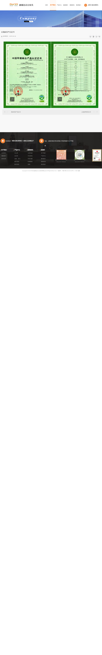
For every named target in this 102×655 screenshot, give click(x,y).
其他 (29, 164)
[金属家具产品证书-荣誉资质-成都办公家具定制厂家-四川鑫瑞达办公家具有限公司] (21, 4)
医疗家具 (16, 161)
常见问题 (30, 158)
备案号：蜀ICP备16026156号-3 (66, 170)
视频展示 (3, 155)
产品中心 (17, 150)
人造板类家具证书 (86, 112)
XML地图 (77, 170)
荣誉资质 (3, 158)
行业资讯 (30, 155)
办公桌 (16, 153)
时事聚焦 (30, 161)
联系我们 (43, 164)
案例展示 (43, 158)
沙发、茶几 (17, 158)
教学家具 (16, 164)
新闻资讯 (30, 150)
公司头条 (30, 153)
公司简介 (3, 153)
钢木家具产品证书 (16, 112)
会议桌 (16, 155)
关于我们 (4, 150)
